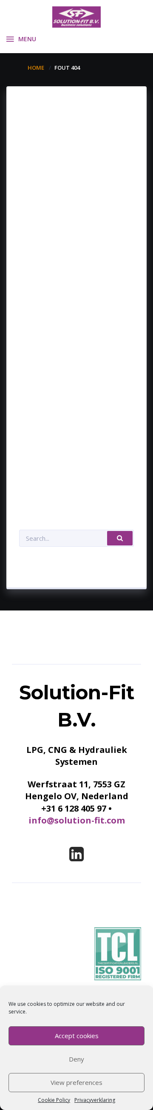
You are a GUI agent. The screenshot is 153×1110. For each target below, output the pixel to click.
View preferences (76, 1082)
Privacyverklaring (94, 1100)
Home (36, 67)
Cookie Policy (54, 1100)
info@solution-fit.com (76, 820)
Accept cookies (77, 1035)
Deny (76, 1059)
